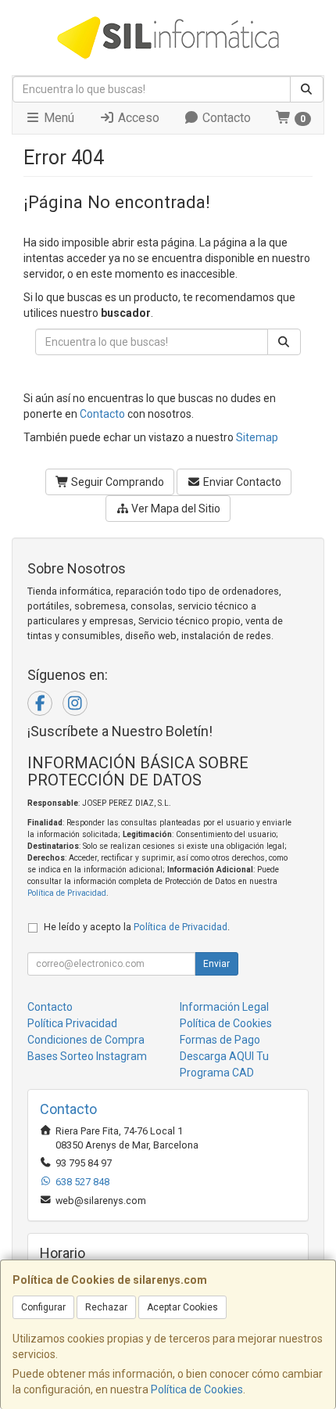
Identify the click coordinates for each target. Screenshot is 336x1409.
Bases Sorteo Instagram (87, 1056)
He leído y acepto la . (137, 927)
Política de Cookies (197, 1389)
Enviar (216, 963)
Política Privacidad (72, 1023)
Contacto (225, 117)
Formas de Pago (220, 1039)
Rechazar (106, 1307)
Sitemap (257, 437)
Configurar (43, 1307)
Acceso (137, 117)
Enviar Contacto (241, 482)
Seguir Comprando (116, 482)
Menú (57, 117)
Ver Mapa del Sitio (174, 508)
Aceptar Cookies (182, 1307)
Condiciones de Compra (86, 1039)
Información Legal (224, 1007)
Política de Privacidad (66, 893)
